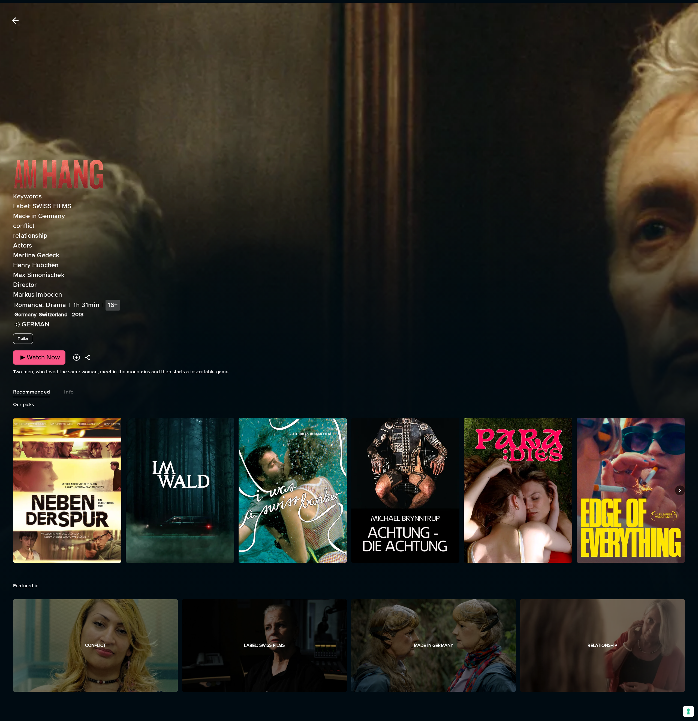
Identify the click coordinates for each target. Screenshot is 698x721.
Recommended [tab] (31, 392)
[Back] (14, 21)
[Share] (87, 357)
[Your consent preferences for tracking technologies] (688, 711)
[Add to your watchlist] (76, 357)
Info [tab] (69, 392)
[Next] (680, 490)
